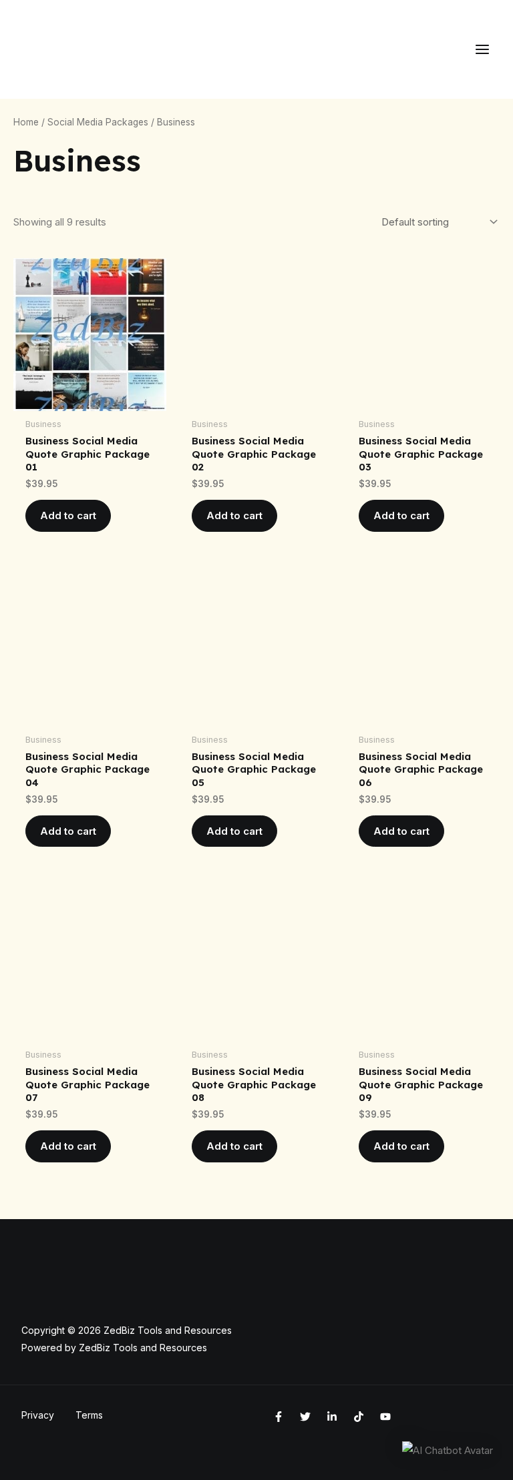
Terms (89, 1415)
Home (26, 122)
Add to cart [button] (68, 515)
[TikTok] (358, 1416)
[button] (447, 1450)
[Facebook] (278, 1416)
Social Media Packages (97, 122)
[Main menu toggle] (482, 50)
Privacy (37, 1415)
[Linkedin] (332, 1416)
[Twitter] (305, 1416)
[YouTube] (385, 1416)
